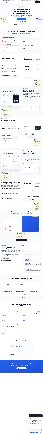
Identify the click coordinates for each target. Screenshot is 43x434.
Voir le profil (40, 432)
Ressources (27, 0)
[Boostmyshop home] (5, 2)
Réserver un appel (34, 432)
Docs (34, 0)
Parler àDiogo (37, 144)
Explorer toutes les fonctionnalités (5, 71)
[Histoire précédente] (23, 109)
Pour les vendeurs (5, 0)
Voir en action (14, 71)
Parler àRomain (37, 84)
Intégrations (30, 0)
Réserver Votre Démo (22, 364)
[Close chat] (41, 415)
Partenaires (32, 0)
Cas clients (24, 0)
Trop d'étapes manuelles (33, 423)
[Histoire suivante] (17, 78)
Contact (22, 0)
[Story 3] (31, 109)
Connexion (37, 0)
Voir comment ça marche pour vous (21, 236)
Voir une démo (38, 423)
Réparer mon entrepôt (21, 19)
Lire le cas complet (6, 77)
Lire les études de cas (21, 294)
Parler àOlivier (6, 114)
